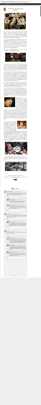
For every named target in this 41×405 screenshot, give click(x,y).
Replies (9, 220)
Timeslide (21, 4)
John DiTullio (22, 176)
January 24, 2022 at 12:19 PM (19, 238)
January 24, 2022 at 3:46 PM (19, 245)
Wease (17, 177)
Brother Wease (12, 176)
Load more (15, 275)
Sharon (8, 230)
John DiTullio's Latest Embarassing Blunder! (15, 9)
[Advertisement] (32, 23)
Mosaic (11, 4)
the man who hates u (12, 204)
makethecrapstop (9, 191)
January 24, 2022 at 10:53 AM (15, 213)
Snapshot (18, 4)
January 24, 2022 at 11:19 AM (13, 230)
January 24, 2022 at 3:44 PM (19, 199)
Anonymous (8, 213)
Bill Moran (8, 176)
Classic (1, 4)
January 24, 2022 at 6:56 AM (16, 191)
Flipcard (4, 4)
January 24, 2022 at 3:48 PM (19, 252)
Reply (7, 196)
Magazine (8, 4)
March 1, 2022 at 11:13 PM (20, 204)
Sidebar (14, 4)
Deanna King (17, 176)
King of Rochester (20, 175)
